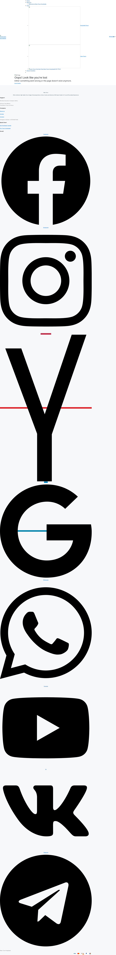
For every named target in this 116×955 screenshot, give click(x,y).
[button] (114, 36)
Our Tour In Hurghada (5, 128)
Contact (2, 117)
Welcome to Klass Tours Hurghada (37, 4)
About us (2, 111)
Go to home (18, 83)
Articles (2, 114)
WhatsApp (111, 36)
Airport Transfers (31, 70)
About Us (29, 2)
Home (28, 1)
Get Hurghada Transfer (5, 125)
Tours (28, 5)
